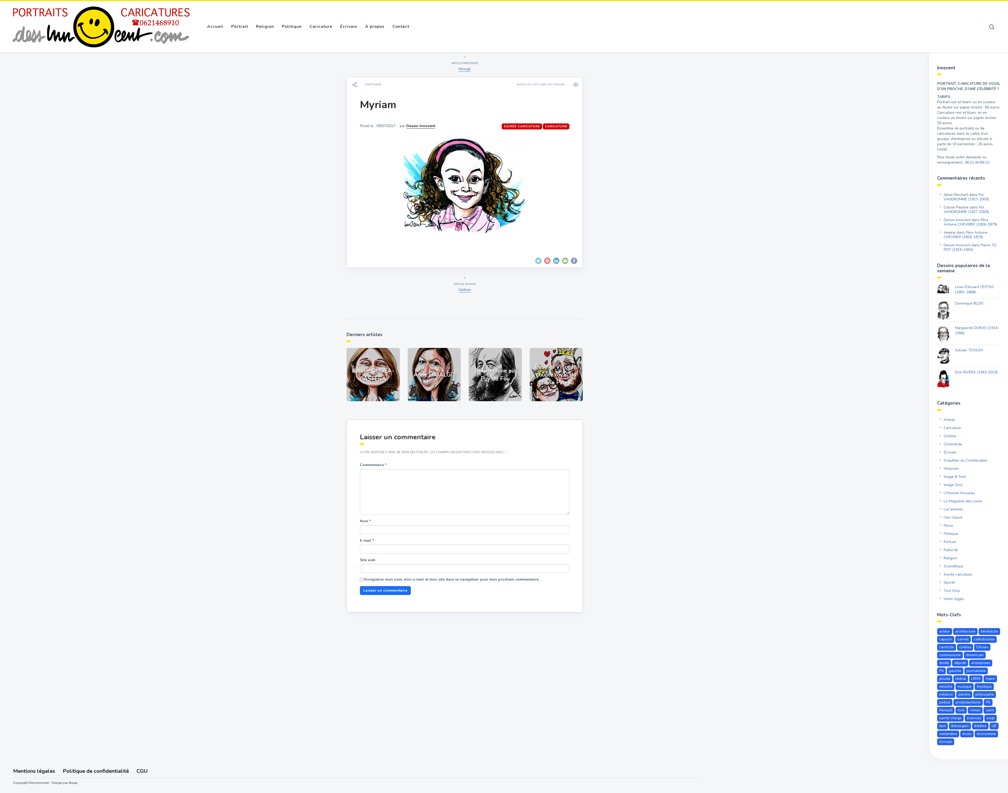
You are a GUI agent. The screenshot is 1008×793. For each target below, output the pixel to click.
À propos (375, 26)
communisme (950, 655)
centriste (946, 647)
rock (961, 710)
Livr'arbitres (953, 509)
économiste (986, 733)
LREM (975, 678)
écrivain (945, 741)
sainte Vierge (950, 718)
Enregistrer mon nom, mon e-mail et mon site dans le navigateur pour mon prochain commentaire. (451, 579)
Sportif (949, 582)
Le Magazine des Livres (963, 501)
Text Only (952, 590)
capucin (945, 639)
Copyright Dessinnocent (31, 783)
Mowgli (465, 68)
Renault (945, 710)
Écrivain (348, 26)
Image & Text (955, 476)
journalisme (976, 670)
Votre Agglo (954, 598)
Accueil (215, 26)
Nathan (465, 289)
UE (994, 725)
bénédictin (989, 631)
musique (965, 686)
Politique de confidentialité (96, 771)
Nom (365, 521)
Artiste (949, 419)
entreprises (980, 662)
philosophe (984, 694)
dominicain (975, 655)
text (942, 725)
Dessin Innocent (420, 125)
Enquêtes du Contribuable (965, 460)
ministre (945, 686)
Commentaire (373, 464)
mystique (984, 686)
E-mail (367, 540)
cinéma (965, 647)
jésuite (944, 678)
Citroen (982, 647)
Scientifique (953, 566)
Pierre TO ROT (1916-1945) (970, 247)
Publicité (951, 549)
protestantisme (968, 702)
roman (975, 710)
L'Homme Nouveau (959, 493)
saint (990, 710)
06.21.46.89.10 (977, 162)
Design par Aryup (65, 783)
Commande (953, 444)
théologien (960, 725)
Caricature (320, 26)
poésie (944, 702)
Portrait (239, 26)
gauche (955, 670)
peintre (964, 694)
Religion (265, 26)
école (967, 733)
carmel (963, 639)
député (960, 662)
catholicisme (984, 639)
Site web (367, 559)
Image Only (953, 484)
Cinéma (950, 436)
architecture (965, 631)
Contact (400, 26)
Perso (948, 525)
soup (990, 718)
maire (990, 678)
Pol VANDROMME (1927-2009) (966, 197)
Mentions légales (34, 771)
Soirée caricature (522, 126)
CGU (142, 771)
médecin (946, 694)
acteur (944, 631)
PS (988, 702)
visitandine (948, 733)
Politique (292, 26)
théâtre (980, 725)
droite (944, 662)
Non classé (953, 517)
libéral (961, 678)
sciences (974, 718)
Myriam (378, 105)
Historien (951, 468)
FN (941, 670)
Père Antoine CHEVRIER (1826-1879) (970, 222)
